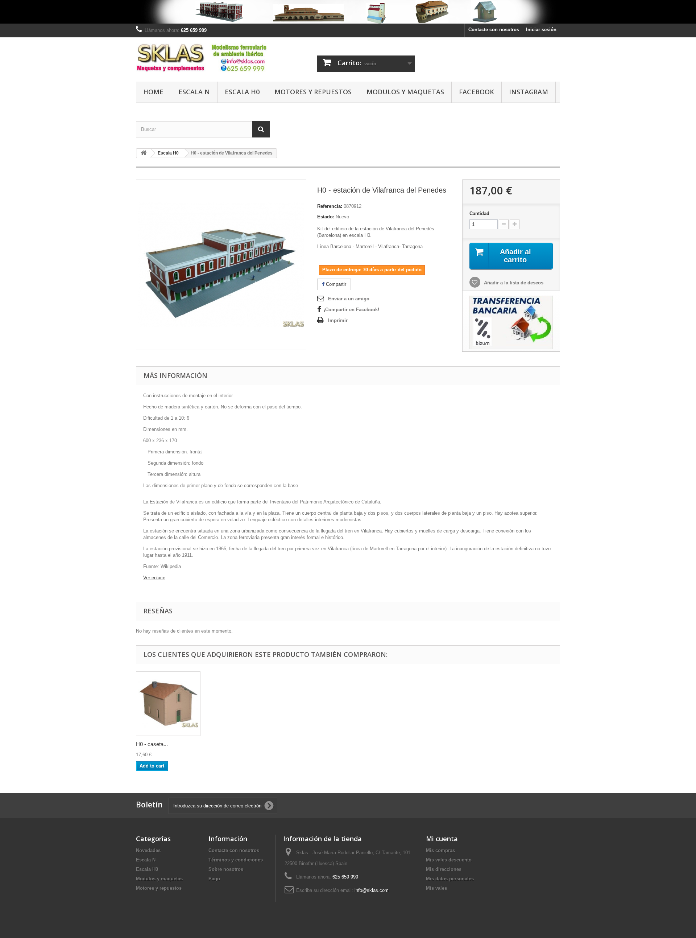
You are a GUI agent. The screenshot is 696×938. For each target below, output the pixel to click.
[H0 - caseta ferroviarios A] (168, 703)
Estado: (325, 216)
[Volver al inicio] (143, 153)
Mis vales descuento (449, 860)
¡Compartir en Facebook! (351, 309)
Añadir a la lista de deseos (512, 282)
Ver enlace (154, 577)
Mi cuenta (442, 838)
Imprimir (338, 320)
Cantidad (479, 213)
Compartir (335, 284)
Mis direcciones (443, 869)
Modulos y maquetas (405, 91)
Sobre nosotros (225, 869)
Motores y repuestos (313, 91)
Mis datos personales (450, 878)
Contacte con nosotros (493, 29)
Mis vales (436, 888)
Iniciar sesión (541, 29)
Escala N (194, 91)
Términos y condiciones (235, 860)
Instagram (528, 91)
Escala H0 (242, 91)
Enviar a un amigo (348, 298)
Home (153, 91)
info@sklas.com (372, 890)
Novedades (148, 850)
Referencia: (329, 206)
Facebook (476, 91)
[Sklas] (203, 58)
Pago (214, 878)
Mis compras (440, 850)
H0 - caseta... (152, 744)
